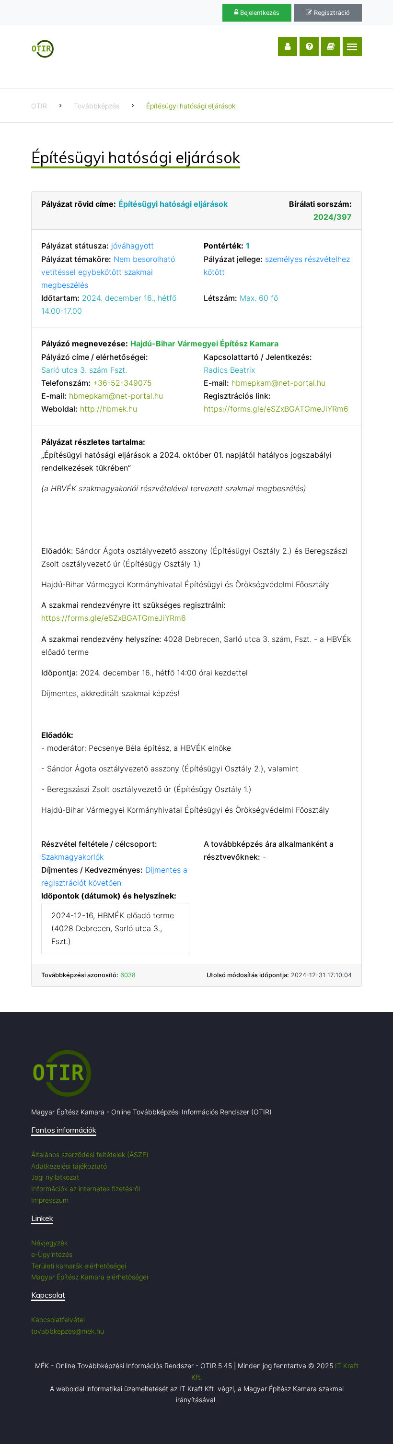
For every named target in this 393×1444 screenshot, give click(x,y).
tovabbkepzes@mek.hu (67, 1331)
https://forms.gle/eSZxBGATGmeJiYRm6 (276, 409)
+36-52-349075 (122, 383)
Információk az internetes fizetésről (85, 1188)
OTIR (39, 106)
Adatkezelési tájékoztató (69, 1166)
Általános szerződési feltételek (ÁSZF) (90, 1154)
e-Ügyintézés (51, 1254)
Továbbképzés (96, 106)
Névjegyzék (49, 1243)
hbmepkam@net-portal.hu (116, 396)
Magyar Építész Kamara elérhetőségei (89, 1277)
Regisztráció (331, 12)
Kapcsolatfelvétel (58, 1319)
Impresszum (50, 1200)
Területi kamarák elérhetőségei (78, 1266)
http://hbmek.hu (108, 409)
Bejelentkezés (258, 12)
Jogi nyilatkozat (55, 1177)
